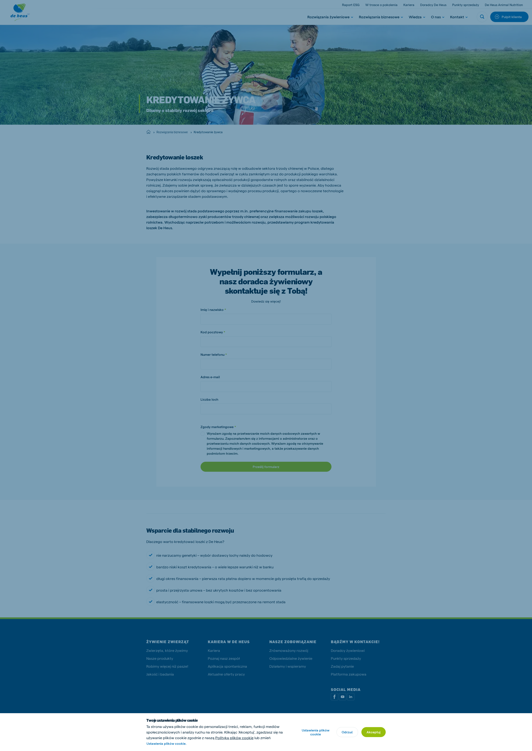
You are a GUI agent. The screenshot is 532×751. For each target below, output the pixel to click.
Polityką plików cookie (234, 737)
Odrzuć (347, 732)
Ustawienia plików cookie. (166, 743)
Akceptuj (374, 732)
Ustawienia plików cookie (315, 732)
